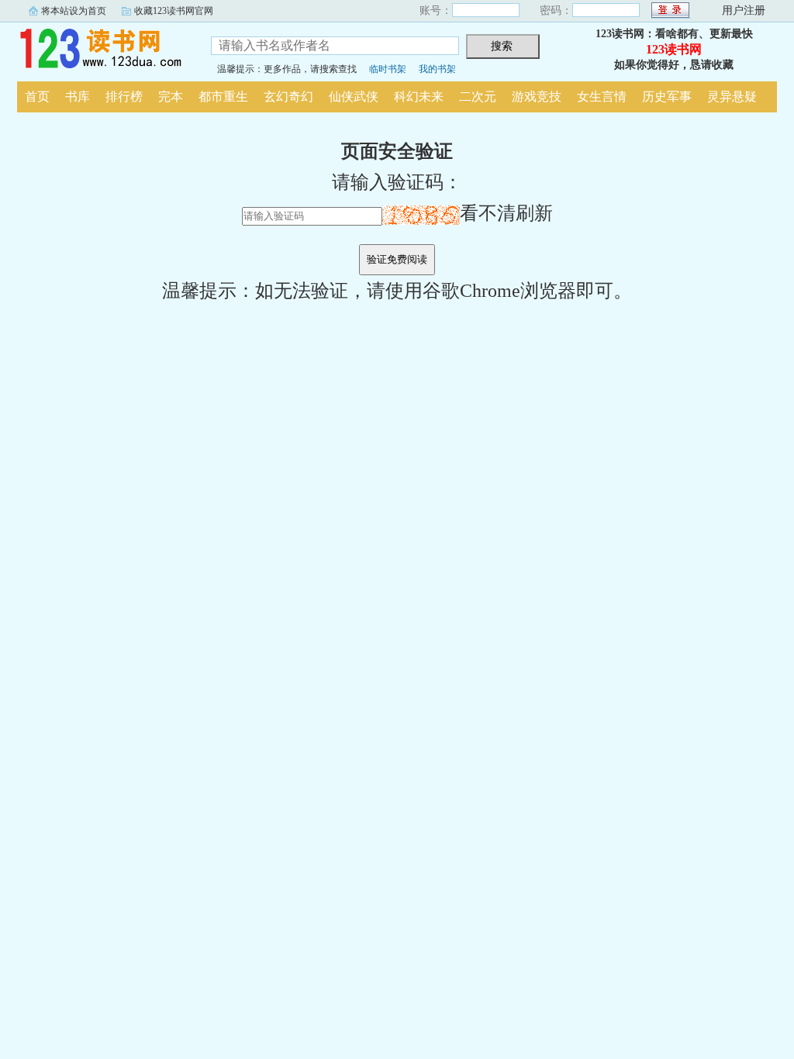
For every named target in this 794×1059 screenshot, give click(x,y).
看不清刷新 (506, 213)
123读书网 (102, 49)
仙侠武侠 (353, 96)
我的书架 (437, 69)
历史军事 (667, 96)
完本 (170, 96)
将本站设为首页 (73, 10)
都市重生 (223, 96)
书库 (77, 96)
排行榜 (124, 96)
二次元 (477, 96)
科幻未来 (419, 96)
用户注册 (743, 10)
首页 (37, 96)
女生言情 (602, 96)
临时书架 (387, 69)
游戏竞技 (536, 96)
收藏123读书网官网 (173, 10)
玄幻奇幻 (288, 96)
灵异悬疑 (732, 96)
